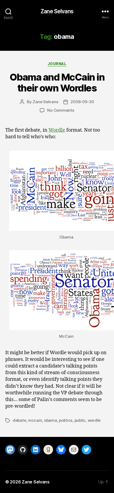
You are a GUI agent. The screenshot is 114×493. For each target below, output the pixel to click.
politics (65, 420)
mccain (35, 420)
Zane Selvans (57, 11)
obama (50, 420)
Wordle (57, 130)
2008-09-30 (82, 101)
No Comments (60, 110)
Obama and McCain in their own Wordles (57, 82)
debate (19, 420)
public (80, 420)
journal (57, 63)
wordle (94, 420)
